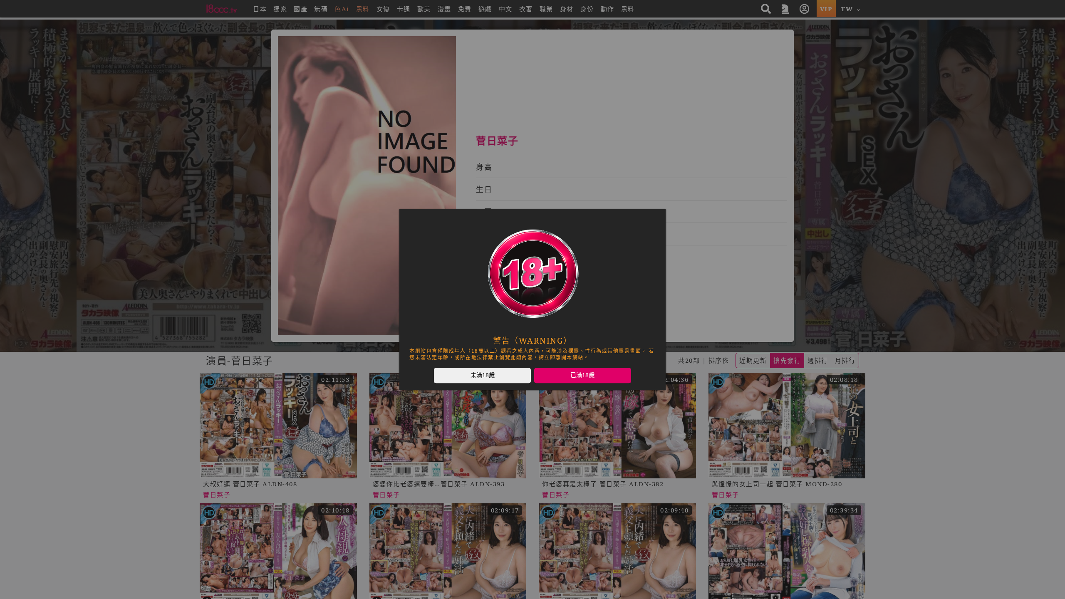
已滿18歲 (582, 375)
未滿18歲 (483, 375)
